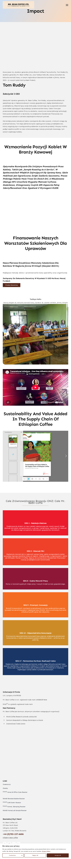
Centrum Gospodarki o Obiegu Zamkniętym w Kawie (24, 720)
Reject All (35, 855)
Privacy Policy (46, 851)
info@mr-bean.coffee (10, 838)
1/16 (24, 479)
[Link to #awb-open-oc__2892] (67, 5)
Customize (12, 855)
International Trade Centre (15, 724)
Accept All (58, 855)
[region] (35, 851)
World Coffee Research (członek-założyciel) (21, 716)
